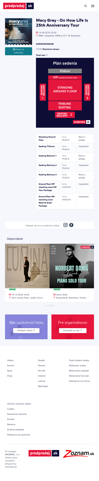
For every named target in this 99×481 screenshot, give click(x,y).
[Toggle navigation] (93, 6)
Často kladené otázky (79, 360)
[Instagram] (65, 226)
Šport (9, 371)
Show (9, 376)
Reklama (11, 424)
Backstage (43, 386)
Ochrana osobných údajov (19, 404)
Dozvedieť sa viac (71, 331)
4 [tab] (53, 305)
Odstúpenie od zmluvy (79, 381)
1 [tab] (46, 305)
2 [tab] (48, 305)
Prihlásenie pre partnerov (18, 435)
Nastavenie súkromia (17, 414)
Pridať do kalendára (19, 51)
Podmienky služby (77, 366)
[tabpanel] (27, 273)
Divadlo (41, 360)
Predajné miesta (25, 331)
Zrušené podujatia (15, 430)
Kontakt (10, 419)
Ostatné (42, 376)
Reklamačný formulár (79, 376)
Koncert (10, 366)
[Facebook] (71, 226)
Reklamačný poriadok (79, 371)
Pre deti (41, 371)
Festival (41, 366)
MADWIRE (10, 455)
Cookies (10, 409)
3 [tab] (50, 305)
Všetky (10, 360)
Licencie (41, 381)
